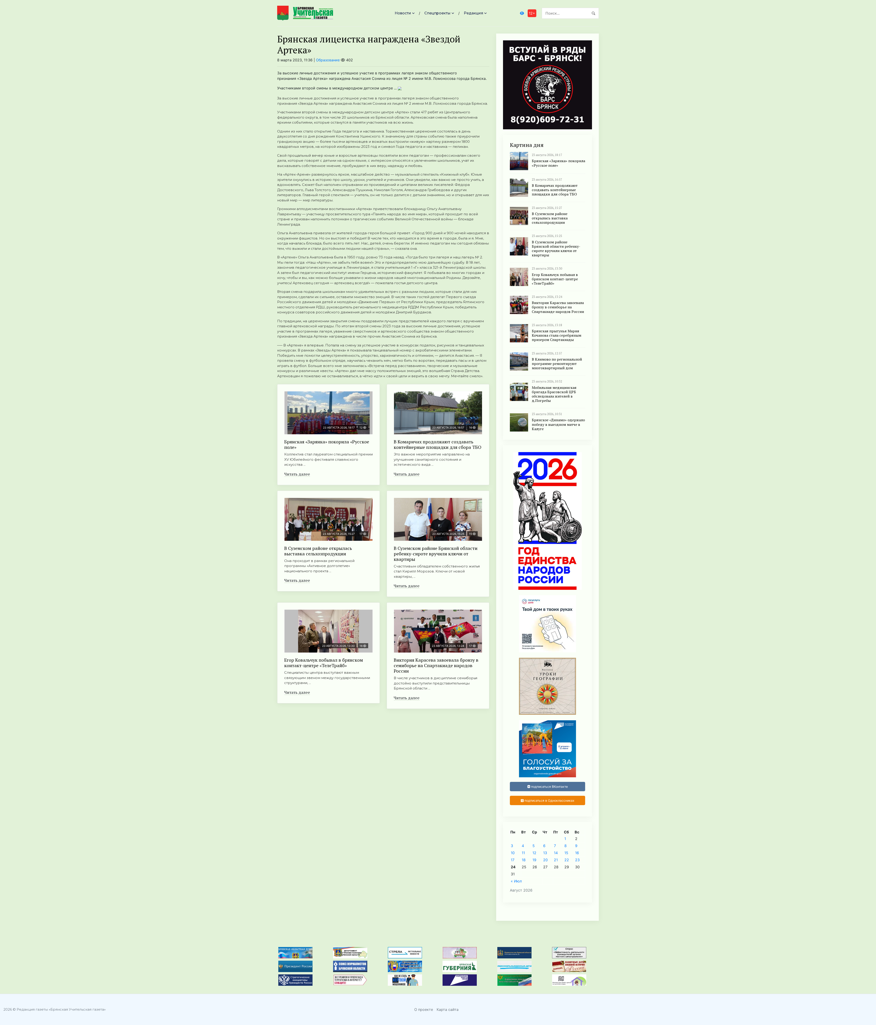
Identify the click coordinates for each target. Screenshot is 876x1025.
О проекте (423, 1009)
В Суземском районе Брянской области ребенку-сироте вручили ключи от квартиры (435, 553)
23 (577, 860)
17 (512, 860)
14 (556, 853)
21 (556, 860)
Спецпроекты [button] (437, 13)
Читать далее (297, 474)
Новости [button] (403, 13)
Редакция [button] (473, 13)
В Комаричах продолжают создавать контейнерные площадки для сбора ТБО (437, 444)
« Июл (516, 881)
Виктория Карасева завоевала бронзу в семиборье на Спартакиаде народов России (436, 665)
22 (566, 860)
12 (534, 853)
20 (545, 860)
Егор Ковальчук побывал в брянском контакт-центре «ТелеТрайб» (323, 663)
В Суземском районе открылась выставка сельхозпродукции (318, 551)
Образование (328, 60)
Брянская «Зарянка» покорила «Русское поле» (326, 444)
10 (513, 853)
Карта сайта (448, 1009)
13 (545, 853)
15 (566, 853)
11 (523, 853)
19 (534, 860)
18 (524, 860)
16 (577, 853)
